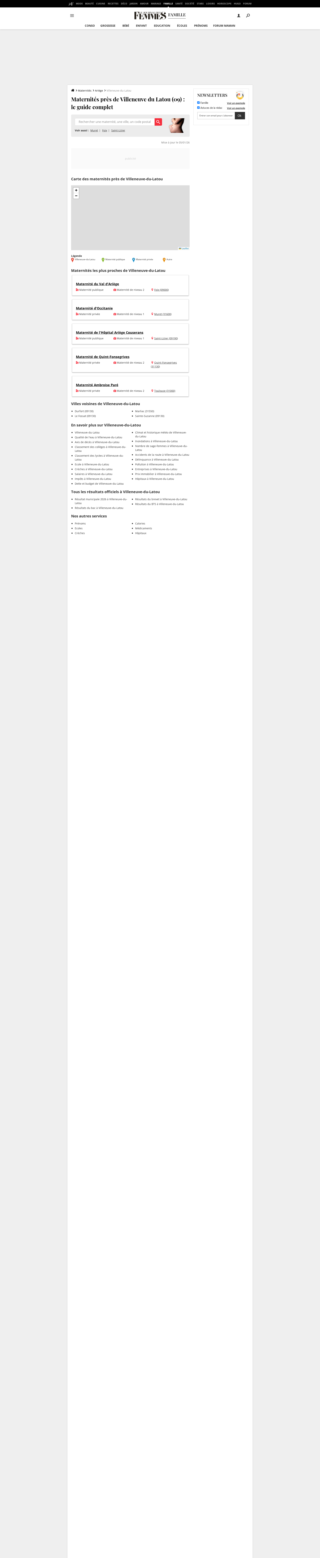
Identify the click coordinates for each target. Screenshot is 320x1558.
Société (189, 3)
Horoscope (224, 3)
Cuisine (100, 3)
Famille (168, 3)
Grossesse (107, 25)
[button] (76, 190)
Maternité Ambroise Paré (97, 385)
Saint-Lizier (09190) (166, 338)
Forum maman (224, 25)
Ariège (99, 90)
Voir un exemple (236, 103)
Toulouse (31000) (164, 391)
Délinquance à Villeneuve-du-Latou (157, 459)
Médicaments (143, 528)
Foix (104, 130)
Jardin (134, 3)
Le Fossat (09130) (85, 416)
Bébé (125, 25)
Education (162, 25)
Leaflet (185, 248)
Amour (144, 3)
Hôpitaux (140, 533)
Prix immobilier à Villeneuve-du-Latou (158, 474)
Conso (90, 25)
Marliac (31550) (144, 411)
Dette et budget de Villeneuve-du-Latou (99, 483)
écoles (182, 25)
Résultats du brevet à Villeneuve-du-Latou (161, 499)
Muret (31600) (162, 314)
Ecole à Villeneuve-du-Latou (92, 464)
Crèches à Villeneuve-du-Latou (94, 469)
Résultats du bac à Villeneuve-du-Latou (99, 508)
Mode (79, 3)
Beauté (89, 3)
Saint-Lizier (118, 130)
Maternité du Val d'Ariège (97, 284)
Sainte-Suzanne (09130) (149, 416)
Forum (247, 3)
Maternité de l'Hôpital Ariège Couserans (109, 332)
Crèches (80, 533)
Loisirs (210, 3)
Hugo (237, 3)
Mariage (156, 3)
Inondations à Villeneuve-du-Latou (156, 441)
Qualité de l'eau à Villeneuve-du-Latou (98, 437)
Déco (124, 3)
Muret (94, 130)
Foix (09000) (161, 290)
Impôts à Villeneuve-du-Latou (93, 479)
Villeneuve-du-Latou (87, 432)
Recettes (113, 3)
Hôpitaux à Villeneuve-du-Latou (154, 479)
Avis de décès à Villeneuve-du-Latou (97, 442)
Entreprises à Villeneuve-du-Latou (156, 469)
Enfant (141, 25)
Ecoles (79, 528)
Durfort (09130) (84, 411)
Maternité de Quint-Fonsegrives (102, 357)
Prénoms (201, 25)
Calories (140, 523)
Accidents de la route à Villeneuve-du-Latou (162, 454)
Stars (200, 3)
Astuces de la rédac (211, 108)
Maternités (84, 90)
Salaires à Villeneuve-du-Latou (93, 474)
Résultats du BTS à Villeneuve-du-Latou (159, 504)
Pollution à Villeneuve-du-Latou (154, 464)
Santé (179, 3)
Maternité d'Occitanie (94, 308)
